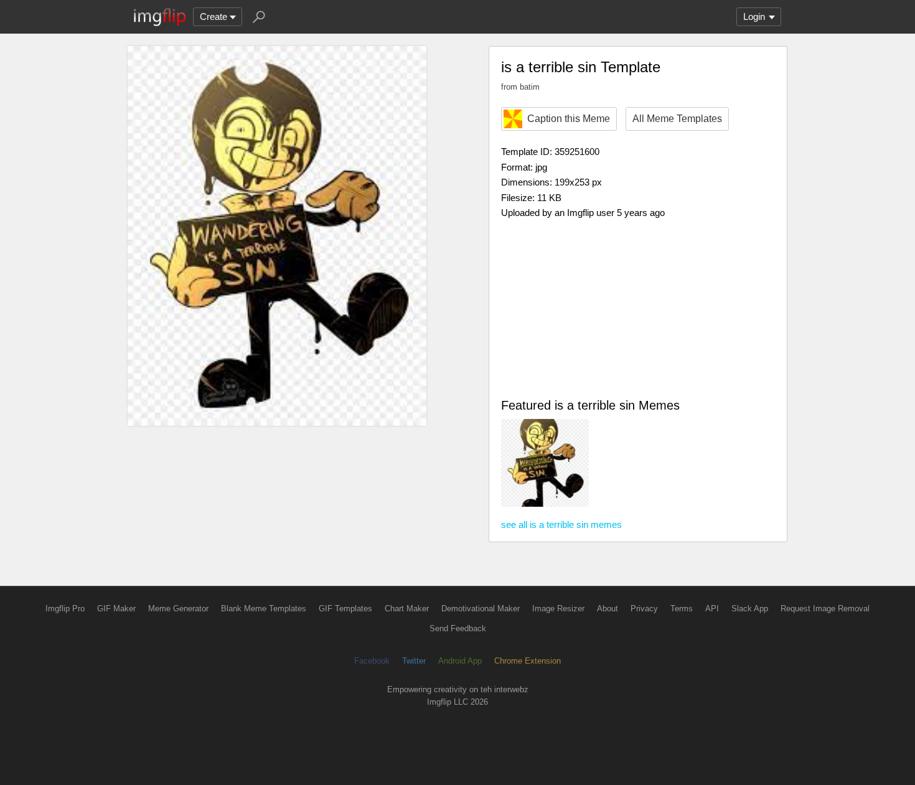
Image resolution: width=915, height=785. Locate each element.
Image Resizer (558, 608)
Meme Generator (178, 608)
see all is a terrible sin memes (561, 524)
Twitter (414, 660)
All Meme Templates (677, 118)
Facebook (372, 660)
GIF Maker (116, 608)
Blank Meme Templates (263, 608)
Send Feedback (457, 628)
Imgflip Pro (65, 608)
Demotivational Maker (480, 608)
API (712, 608)
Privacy (644, 608)
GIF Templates (345, 608)
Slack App (749, 608)
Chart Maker (407, 608)
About (607, 608)
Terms (681, 608)
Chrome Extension (527, 660)
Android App (460, 660)
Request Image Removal (825, 608)
